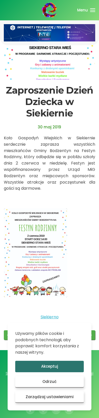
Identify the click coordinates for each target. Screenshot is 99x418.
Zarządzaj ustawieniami (50, 396)
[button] (86, 10)
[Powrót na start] (49, 10)
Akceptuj (49, 366)
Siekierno (50, 317)
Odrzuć (49, 381)
